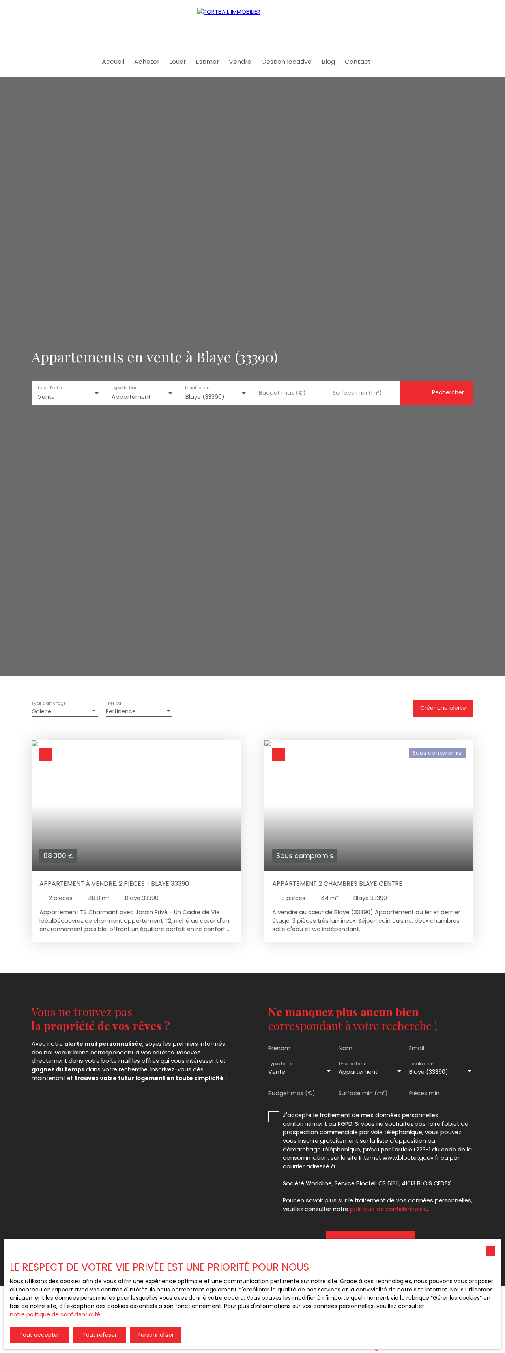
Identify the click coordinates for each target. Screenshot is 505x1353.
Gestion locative (286, 61)
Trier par (114, 703)
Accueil (113, 61)
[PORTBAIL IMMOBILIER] (252, 23)
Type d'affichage (49, 703)
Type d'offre (49, 387)
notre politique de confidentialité (55, 1314)
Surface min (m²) (357, 392)
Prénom (279, 1048)
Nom (345, 1048)
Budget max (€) (282, 392)
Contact (358, 61)
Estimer (207, 61)
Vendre (240, 61)
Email (416, 1048)
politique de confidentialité (388, 1209)
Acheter (146, 61)
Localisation (197, 387)
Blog (328, 61)
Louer (177, 61)
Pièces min (424, 1093)
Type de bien (124, 387)
